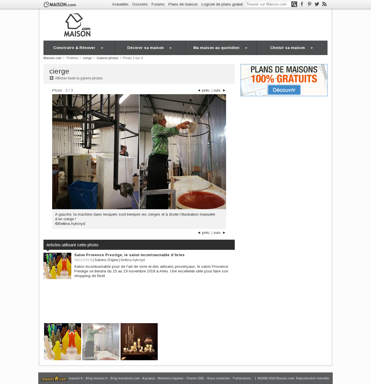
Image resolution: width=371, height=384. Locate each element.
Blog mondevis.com (125, 378)
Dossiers (140, 4)
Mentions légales (170, 378)
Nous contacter (218, 378)
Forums (158, 4)
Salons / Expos (106, 260)
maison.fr (76, 378)
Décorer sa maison (145, 48)
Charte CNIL (195, 378)
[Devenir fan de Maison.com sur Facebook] (302, 4)
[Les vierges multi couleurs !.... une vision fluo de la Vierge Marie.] (62, 341)
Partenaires (241, 378)
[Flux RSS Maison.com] (324, 4)
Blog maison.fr (97, 378)
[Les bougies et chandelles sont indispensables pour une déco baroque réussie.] (139, 341)
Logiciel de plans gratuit (222, 4)
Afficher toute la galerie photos (79, 78)
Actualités (120, 4)
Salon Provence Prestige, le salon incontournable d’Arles (129, 255)
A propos (148, 378)
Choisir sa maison (287, 48)
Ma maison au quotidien (216, 48)
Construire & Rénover (74, 48)
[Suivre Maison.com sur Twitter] (317, 4)
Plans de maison (183, 4)
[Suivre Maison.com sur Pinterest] (309, 4)
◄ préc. (203, 90)
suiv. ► (220, 90)
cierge (59, 71)
